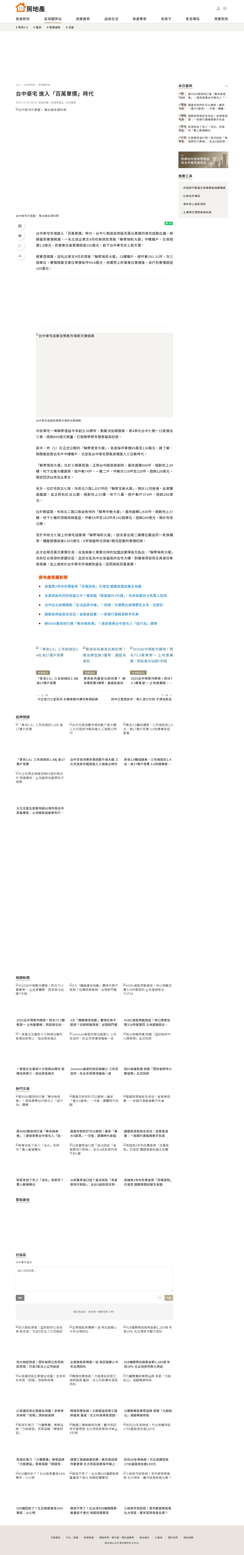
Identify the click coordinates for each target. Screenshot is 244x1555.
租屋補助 (55, 27)
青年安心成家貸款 (194, 204)
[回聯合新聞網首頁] (21, 7)
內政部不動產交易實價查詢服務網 (204, 188)
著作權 (115, 1537)
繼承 (38, 27)
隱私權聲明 (128, 1537)
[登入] (218, 8)
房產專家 (140, 18)
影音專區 (193, 18)
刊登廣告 (56, 1537)
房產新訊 (23, 18)
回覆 (168, 1298)
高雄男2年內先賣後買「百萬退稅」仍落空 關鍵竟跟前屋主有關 (93, 586)
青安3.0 (23, 27)
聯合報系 (145, 1537)
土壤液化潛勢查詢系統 (197, 212)
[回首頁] (30, 7)
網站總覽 (188, 1537)
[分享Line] (20, 236)
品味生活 (111, 18)
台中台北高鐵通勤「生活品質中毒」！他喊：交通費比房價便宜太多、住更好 (104, 604)
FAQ (68, 1537)
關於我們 (173, 1537)
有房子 (166, 18)
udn (18, 85)
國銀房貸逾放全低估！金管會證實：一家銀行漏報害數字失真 (92, 614)
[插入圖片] (160, 1298)
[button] (225, 8)
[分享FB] (20, 226)
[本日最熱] (226, 86)
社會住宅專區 (191, 196)
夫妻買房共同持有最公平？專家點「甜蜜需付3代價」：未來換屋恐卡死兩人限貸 (106, 595)
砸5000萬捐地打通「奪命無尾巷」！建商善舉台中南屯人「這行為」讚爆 (101, 623)
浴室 (71, 27)
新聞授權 (89, 1537)
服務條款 (104, 1537)
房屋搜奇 (83, 18)
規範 (20, 1298)
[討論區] (20, 246)
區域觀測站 (53, 18)
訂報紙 (159, 1537)
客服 (75, 1537)
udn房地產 (29, 85)
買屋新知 (221, 18)
